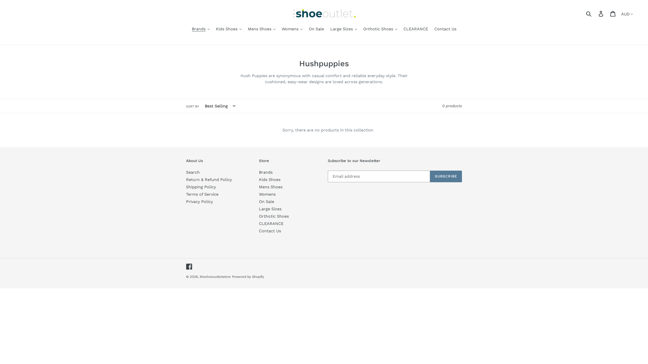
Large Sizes (270, 209)
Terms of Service (202, 194)
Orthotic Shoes (274, 216)
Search (193, 172)
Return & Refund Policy (209, 179)
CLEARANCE (271, 223)
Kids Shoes (269, 179)
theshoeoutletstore (215, 277)
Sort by (192, 106)
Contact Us (270, 231)
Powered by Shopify (248, 277)
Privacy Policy (199, 201)
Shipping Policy (201, 187)
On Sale (266, 201)
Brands (266, 172)
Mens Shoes (270, 187)
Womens (267, 194)
